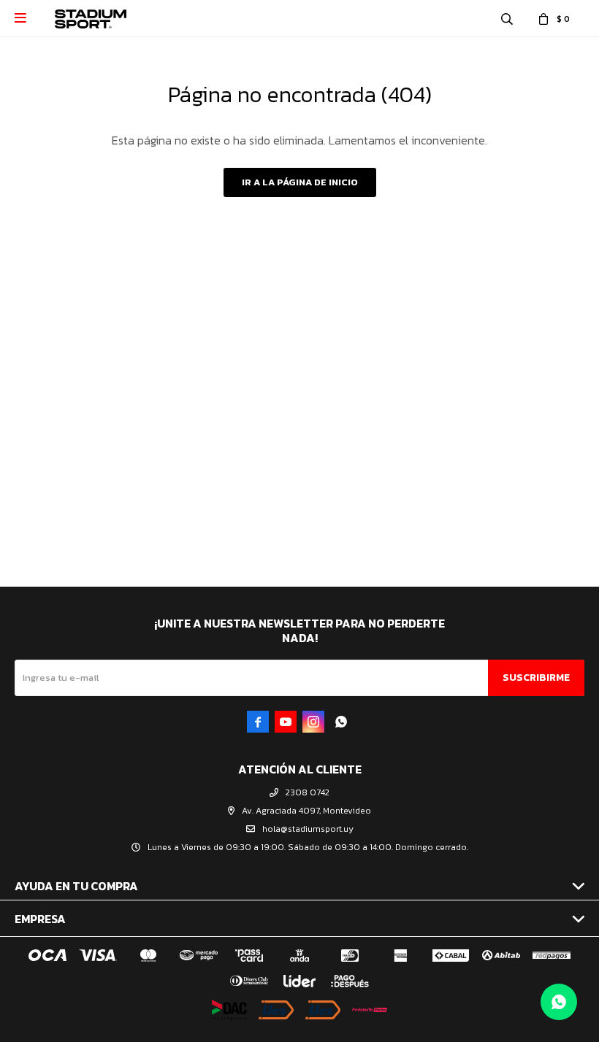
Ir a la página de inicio (300, 182)
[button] (507, 18)
